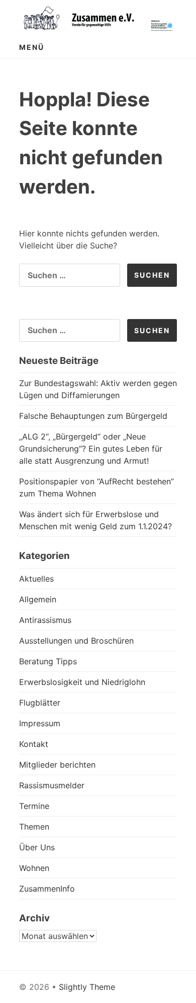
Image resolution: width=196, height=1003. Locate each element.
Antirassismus (45, 620)
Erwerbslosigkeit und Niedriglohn (82, 682)
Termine (34, 806)
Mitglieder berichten (57, 765)
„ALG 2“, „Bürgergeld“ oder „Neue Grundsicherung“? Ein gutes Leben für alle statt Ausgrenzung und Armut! (90, 448)
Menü (31, 47)
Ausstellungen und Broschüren (76, 641)
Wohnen (34, 868)
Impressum (39, 723)
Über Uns (37, 847)
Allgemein (37, 599)
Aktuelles (36, 579)
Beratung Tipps (48, 661)
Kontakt (33, 744)
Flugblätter (39, 703)
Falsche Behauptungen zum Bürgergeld (93, 416)
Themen (34, 827)
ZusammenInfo (47, 889)
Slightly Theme (87, 987)
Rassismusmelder (51, 785)
